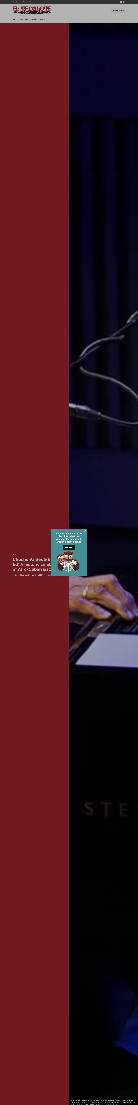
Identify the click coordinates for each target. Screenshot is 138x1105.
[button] (69, 552)
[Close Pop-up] (85, 531)
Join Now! (69, 547)
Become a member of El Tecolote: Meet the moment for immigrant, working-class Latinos (69, 537)
